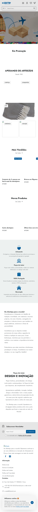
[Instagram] (10, 456)
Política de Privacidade (22, 506)
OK (32, 502)
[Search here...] (34, 8)
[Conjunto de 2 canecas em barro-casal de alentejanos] (12, 167)
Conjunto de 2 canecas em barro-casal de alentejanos (11, 180)
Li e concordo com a (19, 435)
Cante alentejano (7, 228)
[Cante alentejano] (12, 215)
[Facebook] (5, 456)
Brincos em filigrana (30, 179)
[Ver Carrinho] (35, 3)
